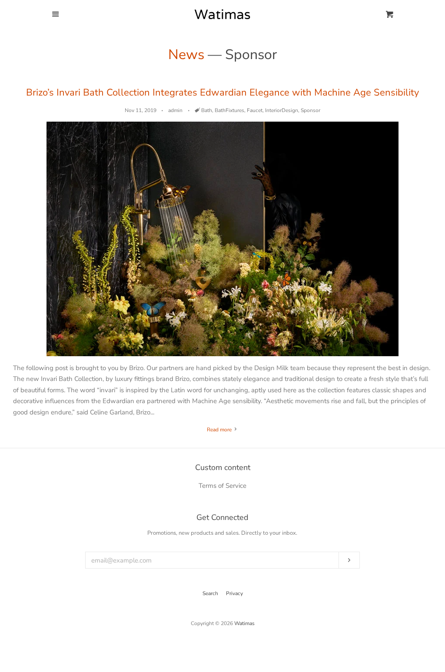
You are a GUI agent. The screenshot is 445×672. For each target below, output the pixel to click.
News (186, 54)
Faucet (254, 110)
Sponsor (310, 110)
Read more (220, 429)
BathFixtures (229, 110)
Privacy (234, 593)
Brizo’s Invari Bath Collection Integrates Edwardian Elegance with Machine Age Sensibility (222, 92)
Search (210, 593)
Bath (206, 110)
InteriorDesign (281, 110)
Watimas (244, 623)
